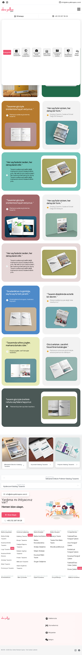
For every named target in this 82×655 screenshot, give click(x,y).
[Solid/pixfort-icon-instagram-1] (75, 650)
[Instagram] (7, 2)
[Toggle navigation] (79, 9)
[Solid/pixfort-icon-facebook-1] (79, 650)
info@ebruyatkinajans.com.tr (71, 2)
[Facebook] (3, 2)
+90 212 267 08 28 (61, 16)
